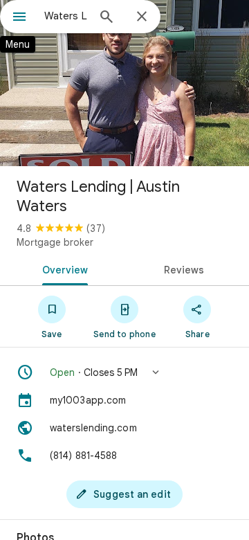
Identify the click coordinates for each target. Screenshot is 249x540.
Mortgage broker (55, 242)
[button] (124, 372)
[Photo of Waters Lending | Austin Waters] (124, 83)
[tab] (62, 268)
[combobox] (65, 16)
